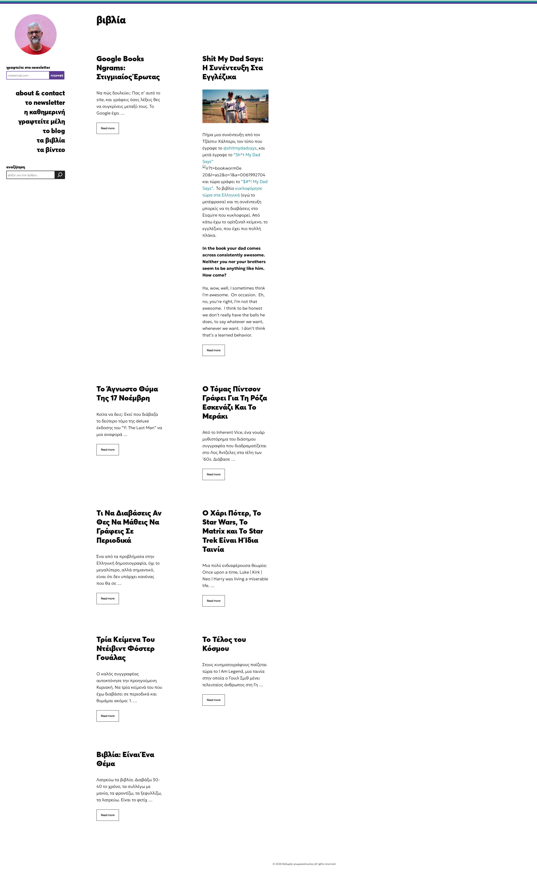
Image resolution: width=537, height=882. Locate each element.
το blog (54, 131)
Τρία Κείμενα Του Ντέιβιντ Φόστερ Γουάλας (125, 648)
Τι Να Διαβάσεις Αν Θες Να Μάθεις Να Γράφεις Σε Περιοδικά (129, 526)
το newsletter (45, 102)
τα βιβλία (51, 140)
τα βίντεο (51, 149)
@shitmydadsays (240, 148)
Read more (108, 128)
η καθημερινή (44, 112)
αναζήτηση (15, 167)
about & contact (40, 93)
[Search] (60, 175)
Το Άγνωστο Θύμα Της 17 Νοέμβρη (127, 393)
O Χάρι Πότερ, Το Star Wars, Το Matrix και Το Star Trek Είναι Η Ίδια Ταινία (232, 531)
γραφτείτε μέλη (41, 121)
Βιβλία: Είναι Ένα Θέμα (125, 759)
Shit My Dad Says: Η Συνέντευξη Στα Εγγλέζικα (232, 67)
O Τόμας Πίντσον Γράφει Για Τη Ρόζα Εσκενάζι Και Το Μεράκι (234, 402)
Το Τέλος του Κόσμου (224, 644)
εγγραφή (57, 75)
